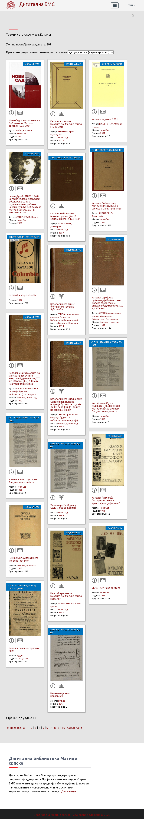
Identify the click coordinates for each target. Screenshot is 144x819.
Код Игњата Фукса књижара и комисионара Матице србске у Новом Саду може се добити (106, 407)
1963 (19, 568)
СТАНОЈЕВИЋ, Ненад (27, 217)
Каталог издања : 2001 (105, 119)
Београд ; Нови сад (68, 323)
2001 (102, 133)
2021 (19, 223)
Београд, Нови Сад (26, 565)
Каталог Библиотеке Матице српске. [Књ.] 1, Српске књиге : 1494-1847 (65, 216)
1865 (19, 490)
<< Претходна (15, 727)
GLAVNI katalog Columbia (22, 295)
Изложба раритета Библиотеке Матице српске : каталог (66, 596)
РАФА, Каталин (24, 130)
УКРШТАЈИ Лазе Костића (106, 588)
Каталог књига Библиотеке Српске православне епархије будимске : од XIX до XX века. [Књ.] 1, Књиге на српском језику (66, 404)
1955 (102, 222)
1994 (61, 326)
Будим (20, 655)
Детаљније (68, 791)
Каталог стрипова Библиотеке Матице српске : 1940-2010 (66, 124)
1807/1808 (22, 658)
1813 (61, 704)
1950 (61, 233)
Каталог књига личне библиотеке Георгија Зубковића (62, 307)
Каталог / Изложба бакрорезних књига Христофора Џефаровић (106, 500)
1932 (19, 300)
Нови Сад (21, 133)
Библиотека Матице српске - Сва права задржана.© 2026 (72, 814)
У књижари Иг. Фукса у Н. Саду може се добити (23, 481)
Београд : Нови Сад (27, 397)
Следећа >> (75, 727)
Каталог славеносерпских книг (24, 649)
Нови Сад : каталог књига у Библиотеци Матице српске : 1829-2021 (24, 123)
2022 (19, 136)
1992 (19, 400)
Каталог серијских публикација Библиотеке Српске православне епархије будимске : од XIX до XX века (107, 303)
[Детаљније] (12, 113)
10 (63, 727)
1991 (102, 511)
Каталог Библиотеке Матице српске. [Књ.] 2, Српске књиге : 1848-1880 (107, 206)
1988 (61, 612)
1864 (61, 515)
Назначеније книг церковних (60, 694)
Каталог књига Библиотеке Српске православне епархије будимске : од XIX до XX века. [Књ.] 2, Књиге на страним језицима (25, 378)
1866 (102, 419)
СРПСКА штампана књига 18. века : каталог (23, 559)
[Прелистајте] (19, 113)
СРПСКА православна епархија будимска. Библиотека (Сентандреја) (23, 391)
